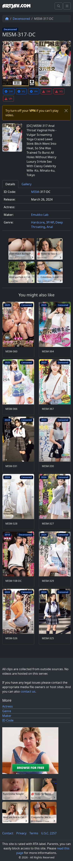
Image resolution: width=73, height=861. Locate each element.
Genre (6, 711)
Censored (26, 305)
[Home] (7, 19)
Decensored (21, 19)
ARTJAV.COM (16, 6)
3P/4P (50, 222)
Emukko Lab (39, 215)
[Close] (66, 110)
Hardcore (38, 222)
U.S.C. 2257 (49, 833)
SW (11, 91)
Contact (7, 833)
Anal (50, 227)
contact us (28, 691)
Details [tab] (10, 184)
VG (23, 91)
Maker (6, 716)
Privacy (21, 833)
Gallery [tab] (26, 184)
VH (35, 91)
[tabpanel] (36, 211)
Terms (33, 833)
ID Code (7, 720)
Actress (7, 706)
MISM (35, 192)
